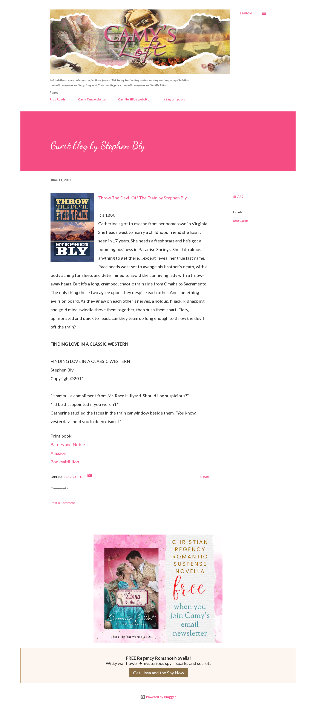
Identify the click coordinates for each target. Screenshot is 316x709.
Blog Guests (240, 220)
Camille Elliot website (133, 99)
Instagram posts (173, 99)
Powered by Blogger (160, 697)
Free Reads (58, 99)
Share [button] (238, 196)
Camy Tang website (92, 99)
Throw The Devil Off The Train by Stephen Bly (142, 197)
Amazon (58, 453)
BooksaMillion (65, 461)
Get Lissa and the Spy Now (158, 672)
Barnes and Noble (68, 444)
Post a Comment (63, 503)
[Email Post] (89, 477)
